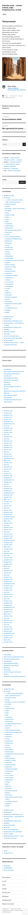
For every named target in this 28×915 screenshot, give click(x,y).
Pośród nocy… (9, 249)
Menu (4, 14)
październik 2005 (9, 607)
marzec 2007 (8, 573)
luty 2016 (6, 426)
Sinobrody (8, 269)
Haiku (7, 217)
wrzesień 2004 (8, 635)
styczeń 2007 (8, 577)
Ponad (7, 245)
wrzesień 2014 (8, 436)
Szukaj (4, 179)
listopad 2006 (8, 581)
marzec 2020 (8, 413)
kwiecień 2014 (8, 441)
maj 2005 (6, 618)
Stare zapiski (9, 340)
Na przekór (8, 223)
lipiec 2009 (7, 521)
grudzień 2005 (8, 603)
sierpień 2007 (8, 564)
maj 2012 (6, 465)
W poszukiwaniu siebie (11, 378)
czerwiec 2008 (8, 549)
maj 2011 (6, 484)
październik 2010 (9, 493)
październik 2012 (9, 458)
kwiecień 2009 (8, 527)
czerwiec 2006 (8, 590)
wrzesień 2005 (8, 609)
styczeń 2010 (8, 510)
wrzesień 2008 (8, 542)
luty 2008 (7, 555)
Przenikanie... (9, 256)
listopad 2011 (8, 477)
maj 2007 (6, 568)
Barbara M (7, 168)
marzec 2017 (7, 419)
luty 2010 (6, 508)
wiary (14, 97)
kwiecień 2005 (8, 620)
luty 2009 (7, 532)
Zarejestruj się (8, 853)
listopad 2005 (8, 605)
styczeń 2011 (7, 486)
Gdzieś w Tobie (10, 215)
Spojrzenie (8, 273)
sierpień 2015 (8, 430)
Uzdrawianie (9, 286)
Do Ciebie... (8, 210)
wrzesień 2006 (8, 586)
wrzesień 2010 (8, 495)
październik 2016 (9, 423)
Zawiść (7, 312)
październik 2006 (9, 583)
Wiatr (7, 290)
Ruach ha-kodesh (10, 267)
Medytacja (8, 319)
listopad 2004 (8, 631)
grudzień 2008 (8, 536)
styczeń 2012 (8, 473)
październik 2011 (9, 480)
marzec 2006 (8, 596)
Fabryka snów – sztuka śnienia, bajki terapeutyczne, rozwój (12, 7)
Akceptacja (15, 168)
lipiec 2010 (7, 499)
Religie (7, 329)
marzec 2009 (8, 529)
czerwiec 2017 (8, 417)
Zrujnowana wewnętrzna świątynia (14, 391)
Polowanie (8, 243)
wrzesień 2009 (8, 519)
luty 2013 (6, 452)
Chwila (7, 206)
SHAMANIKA (8, 868)
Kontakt (4, 889)
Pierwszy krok (6, 892)
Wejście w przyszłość (14, 170)
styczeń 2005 (8, 627)
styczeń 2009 (8, 534)
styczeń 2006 (8, 601)
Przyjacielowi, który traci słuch (14, 260)
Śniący (6, 96)
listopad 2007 (8, 562)
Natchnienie (9, 228)
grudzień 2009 (8, 512)
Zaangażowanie (6, 900)
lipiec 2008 (7, 547)
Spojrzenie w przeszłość (11, 380)
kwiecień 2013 (8, 447)
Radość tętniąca (10, 264)
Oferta (4, 885)
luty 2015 (6, 434)
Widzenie (8, 293)
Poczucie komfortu (15, 162)
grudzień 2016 (8, 421)
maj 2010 (6, 503)
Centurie (20, 96)
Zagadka (7, 310)
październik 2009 (9, 516)
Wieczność (8, 295)
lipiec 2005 (7, 614)
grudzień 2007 (8, 560)
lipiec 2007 (7, 566)
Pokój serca (8, 241)
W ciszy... (8, 288)
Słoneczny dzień (10, 271)
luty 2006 (7, 599)
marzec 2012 (7, 469)
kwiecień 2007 (8, 570)
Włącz (5, 851)
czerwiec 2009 (8, 523)
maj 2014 (6, 439)
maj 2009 (7, 525)
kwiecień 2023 (8, 411)
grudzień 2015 (8, 428)
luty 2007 (6, 575)
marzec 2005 (8, 622)
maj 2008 (6, 551)
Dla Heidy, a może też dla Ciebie (15, 208)
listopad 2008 (8, 538)
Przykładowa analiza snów (13, 327)
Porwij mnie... (9, 247)
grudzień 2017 (8, 415)
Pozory (7, 252)
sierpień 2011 (8, 482)
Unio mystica (9, 284)
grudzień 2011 (8, 475)
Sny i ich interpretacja (12, 336)
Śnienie (7, 334)
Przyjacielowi (9, 258)
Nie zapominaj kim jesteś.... (13, 230)
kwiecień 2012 (8, 467)
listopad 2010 (8, 490)
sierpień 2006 (8, 588)
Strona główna (6, 877)
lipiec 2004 (7, 640)
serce (10, 97)
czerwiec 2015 (8, 432)
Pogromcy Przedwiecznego (13, 239)
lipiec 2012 (7, 460)
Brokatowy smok (10, 204)
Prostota (8, 254)
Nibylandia (7, 866)
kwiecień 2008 (8, 553)
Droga (7, 213)
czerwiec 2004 (8, 642)
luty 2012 (6, 471)
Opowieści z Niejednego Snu (13, 321)
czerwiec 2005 (8, 616)
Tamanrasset (9, 277)
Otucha (7, 234)
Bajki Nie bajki (9, 195)
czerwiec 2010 (8, 501)
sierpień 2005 (8, 611)
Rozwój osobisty (10, 331)
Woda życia (8, 301)
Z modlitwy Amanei (11, 308)
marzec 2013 (7, 449)
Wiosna (7, 299)
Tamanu (7, 280)
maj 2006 (7, 592)
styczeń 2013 (8, 454)
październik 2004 (9, 633)
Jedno (7, 219)
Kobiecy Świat (9, 316)
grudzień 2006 (8, 579)
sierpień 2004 (8, 637)
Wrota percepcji (8, 870)
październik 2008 (9, 540)
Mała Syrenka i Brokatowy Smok (14, 371)
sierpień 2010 (8, 497)
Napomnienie (9, 226)
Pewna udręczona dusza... (13, 236)
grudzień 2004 (8, 629)
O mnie (4, 881)
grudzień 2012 (8, 456)
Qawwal (7, 262)
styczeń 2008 (8, 557)
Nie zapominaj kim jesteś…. (12, 373)
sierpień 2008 (8, 544)
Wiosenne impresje (11, 297)
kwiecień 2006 (8, 594)
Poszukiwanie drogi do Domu (13, 399)
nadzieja (7, 97)
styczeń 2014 (8, 443)
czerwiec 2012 (8, 462)
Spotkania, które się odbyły (13, 338)
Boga (3, 97)
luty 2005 (7, 624)
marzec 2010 (7, 506)
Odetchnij (8, 232)
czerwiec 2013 (8, 445)
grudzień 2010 (8, 488)
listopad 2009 (8, 514)
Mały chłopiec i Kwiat (10, 395)
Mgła (6, 221)
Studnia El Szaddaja (11, 275)
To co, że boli (9, 282)
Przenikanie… (8, 369)
